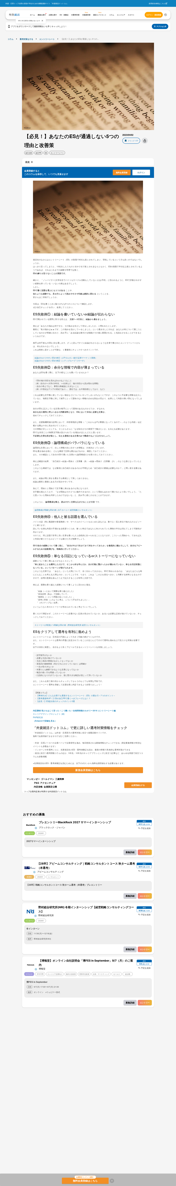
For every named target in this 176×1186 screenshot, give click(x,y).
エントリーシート (47, 39)
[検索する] (165, 14)
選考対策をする (26, 39)
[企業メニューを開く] (30, 824)
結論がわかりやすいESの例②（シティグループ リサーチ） (60, 360)
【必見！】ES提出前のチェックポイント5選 (56, 701)
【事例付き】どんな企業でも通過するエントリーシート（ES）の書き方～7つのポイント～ (76, 695)
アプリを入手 (161, 26)
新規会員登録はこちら (88, 770)
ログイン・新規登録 (153, 15)
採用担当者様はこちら (157, 3)
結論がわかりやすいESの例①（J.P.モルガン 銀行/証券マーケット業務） (66, 357)
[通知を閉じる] (42, 20)
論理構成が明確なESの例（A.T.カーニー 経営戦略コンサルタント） (64, 510)
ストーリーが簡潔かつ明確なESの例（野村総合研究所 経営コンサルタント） (68, 625)
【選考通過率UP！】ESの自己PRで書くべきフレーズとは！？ (63, 698)
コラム (10, 39)
